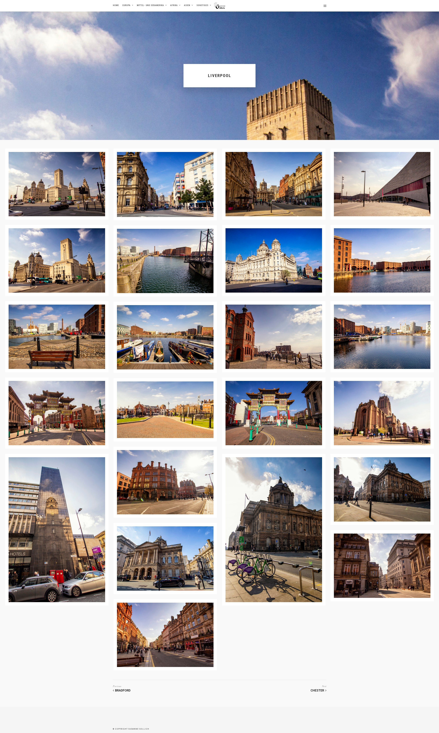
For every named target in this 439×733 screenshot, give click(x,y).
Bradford (122, 690)
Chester (317, 690)
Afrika (174, 5)
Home (116, 5)
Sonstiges (202, 5)
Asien (187, 5)
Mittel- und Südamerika (150, 5)
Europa (126, 5)
